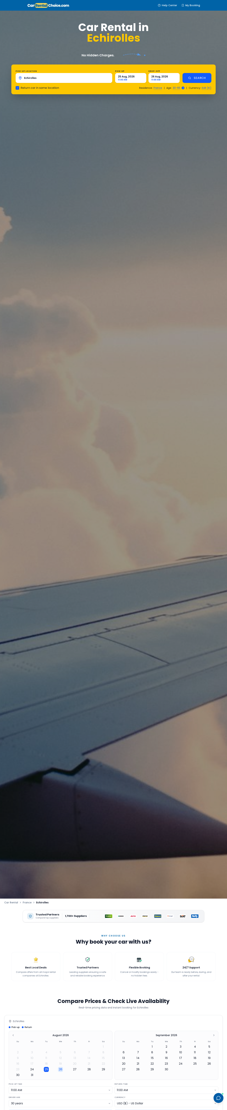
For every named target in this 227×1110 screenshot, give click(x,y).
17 (32, 1064)
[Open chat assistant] (218, 1098)
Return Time (121, 1084)
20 (74, 1064)
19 (60, 1064)
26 (60, 1069)
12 (60, 1058)
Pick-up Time (15, 1084)
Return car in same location (40, 88)
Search (200, 78)
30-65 (176, 88)
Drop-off (154, 71)
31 (32, 1075)
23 (17, 1069)
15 (103, 1058)
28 (89, 1069)
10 (32, 1058)
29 (103, 1069)
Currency (120, 1097)
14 (89, 1058)
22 (103, 1064)
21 (89, 1064)
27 (74, 1069)
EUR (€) (206, 88)
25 (46, 1069)
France (158, 88)
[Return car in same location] (17, 88)
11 (46, 1058)
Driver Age (14, 1097)
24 (32, 1069)
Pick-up (119, 71)
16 (17, 1064)
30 (18, 1075)
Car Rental (11, 902)
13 (75, 1058)
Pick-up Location (26, 71)
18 (46, 1064)
